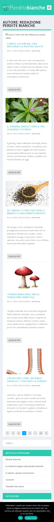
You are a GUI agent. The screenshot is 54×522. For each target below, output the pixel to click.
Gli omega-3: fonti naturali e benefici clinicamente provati (26, 212)
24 (41, 433)
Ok (20, 518)
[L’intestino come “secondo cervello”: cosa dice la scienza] (27, 361)
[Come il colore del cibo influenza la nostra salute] (27, 36)
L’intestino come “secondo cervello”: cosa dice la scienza (27, 380)
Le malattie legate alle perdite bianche (24, 466)
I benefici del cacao (15, 486)
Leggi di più (14, 89)
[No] (50, 512)
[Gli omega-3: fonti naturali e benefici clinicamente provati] (27, 193)
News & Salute (24, 51)
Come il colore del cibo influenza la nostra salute (25, 45)
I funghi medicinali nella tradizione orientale (23, 296)
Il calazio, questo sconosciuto (20, 473)
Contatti (10, 479)
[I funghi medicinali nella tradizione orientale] (27, 277)
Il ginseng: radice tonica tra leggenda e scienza (26, 128)
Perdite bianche (13, 459)
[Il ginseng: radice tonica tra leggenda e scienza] (27, 110)
